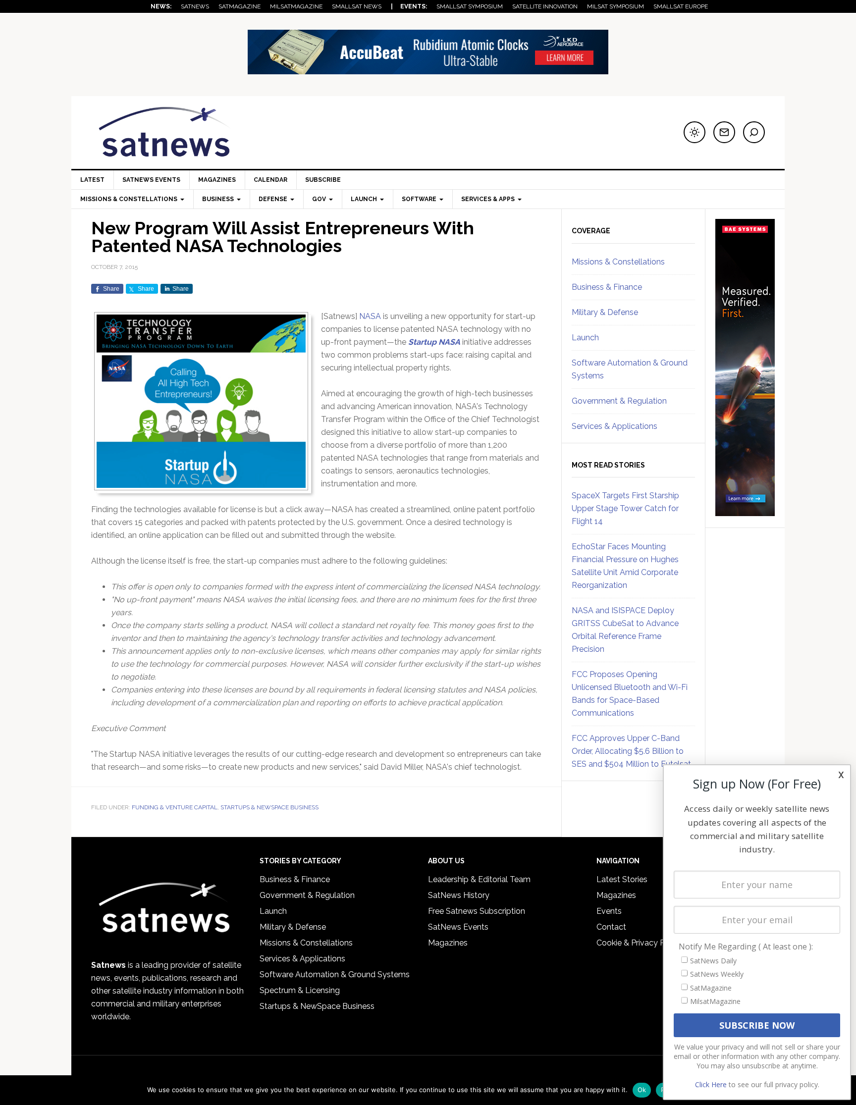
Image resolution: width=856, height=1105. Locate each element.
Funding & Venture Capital (174, 807)
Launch (585, 337)
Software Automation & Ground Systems (335, 974)
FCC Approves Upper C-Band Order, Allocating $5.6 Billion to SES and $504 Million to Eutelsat (631, 751)
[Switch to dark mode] (694, 132)
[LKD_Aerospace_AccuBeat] (428, 69)
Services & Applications (614, 426)
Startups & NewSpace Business (269, 807)
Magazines (217, 179)
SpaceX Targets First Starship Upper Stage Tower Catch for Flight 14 (625, 508)
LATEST (92, 179)
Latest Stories (621, 879)
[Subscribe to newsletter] (724, 132)
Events (609, 911)
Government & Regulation (619, 401)
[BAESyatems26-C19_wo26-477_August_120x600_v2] (745, 512)
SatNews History (458, 895)
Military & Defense (605, 312)
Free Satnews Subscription (476, 911)
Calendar (270, 179)
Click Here (711, 1084)
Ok (642, 1090)
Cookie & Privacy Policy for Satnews (662, 942)
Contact (611, 927)
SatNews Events (151, 179)
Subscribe (323, 179)
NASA (370, 316)
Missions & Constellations (618, 261)
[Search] (754, 132)
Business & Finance (607, 287)
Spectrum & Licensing (300, 990)
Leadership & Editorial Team (479, 879)
